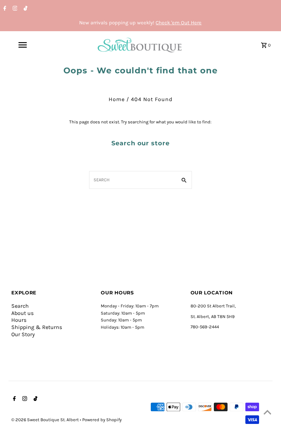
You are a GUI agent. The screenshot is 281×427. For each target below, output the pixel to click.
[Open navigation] (36, 44)
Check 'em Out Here (178, 23)
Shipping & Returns (36, 327)
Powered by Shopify (102, 419)
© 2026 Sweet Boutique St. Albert (45, 419)
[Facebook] (4, 9)
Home (117, 99)
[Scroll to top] (267, 413)
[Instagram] (14, 9)
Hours (18, 320)
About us (22, 313)
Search (20, 306)
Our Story (23, 334)
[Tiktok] (24, 9)
